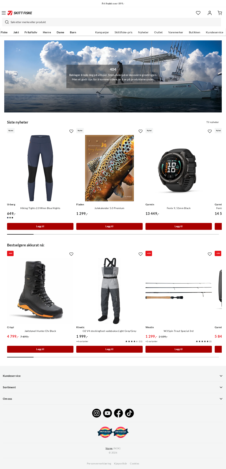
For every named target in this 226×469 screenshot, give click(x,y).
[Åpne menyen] (3, 13)
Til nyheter (212, 122)
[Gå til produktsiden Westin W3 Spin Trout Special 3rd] (178, 291)
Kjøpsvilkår (120, 463)
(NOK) (113, 448)
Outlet (158, 32)
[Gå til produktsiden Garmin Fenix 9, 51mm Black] (178, 168)
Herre (47, 32)
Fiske (4, 32)
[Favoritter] (198, 13)
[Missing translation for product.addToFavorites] (71, 131)
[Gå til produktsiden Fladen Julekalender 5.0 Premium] (109, 168)
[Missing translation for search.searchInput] (5, 22)
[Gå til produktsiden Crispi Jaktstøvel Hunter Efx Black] (40, 291)
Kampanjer (102, 32)
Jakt (16, 32)
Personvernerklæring (99, 463)
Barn (73, 32)
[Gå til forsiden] (19, 13)
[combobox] (111, 22)
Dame (60, 32)
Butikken (194, 32)
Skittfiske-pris (123, 32)
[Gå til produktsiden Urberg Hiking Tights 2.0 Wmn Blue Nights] (40, 168)
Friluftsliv (31, 32)
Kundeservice (214, 32)
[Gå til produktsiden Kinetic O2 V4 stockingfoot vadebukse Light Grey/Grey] (109, 291)
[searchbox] (115, 22)
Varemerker (175, 32)
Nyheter (143, 32)
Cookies (134, 463)
